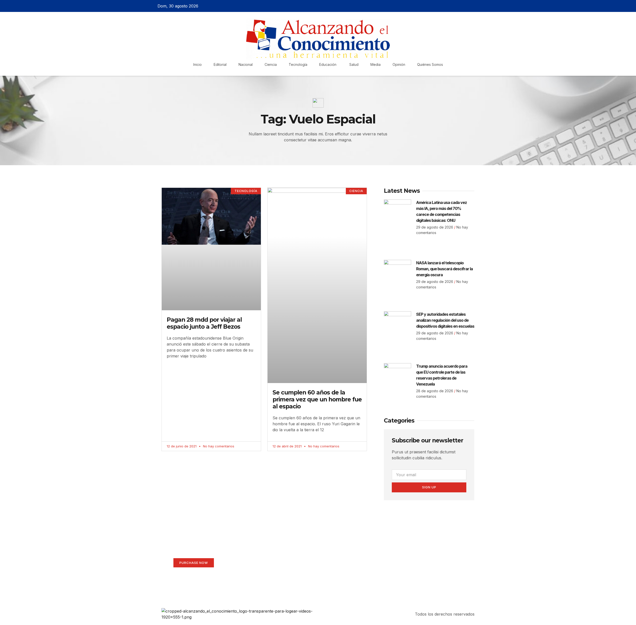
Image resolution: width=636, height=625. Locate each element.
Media (375, 64)
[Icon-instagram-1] (471, 5)
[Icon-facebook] (454, 5)
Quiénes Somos (430, 64)
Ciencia (271, 64)
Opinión (399, 64)
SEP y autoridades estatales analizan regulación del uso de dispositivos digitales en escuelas (445, 320)
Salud (353, 64)
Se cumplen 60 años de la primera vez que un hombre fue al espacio (317, 399)
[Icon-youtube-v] (480, 5)
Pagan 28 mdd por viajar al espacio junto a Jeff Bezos (204, 323)
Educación (328, 64)
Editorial (220, 64)
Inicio (197, 64)
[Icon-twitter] (462, 5)
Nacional (245, 64)
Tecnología (298, 64)
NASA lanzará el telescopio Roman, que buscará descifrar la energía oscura (444, 268)
